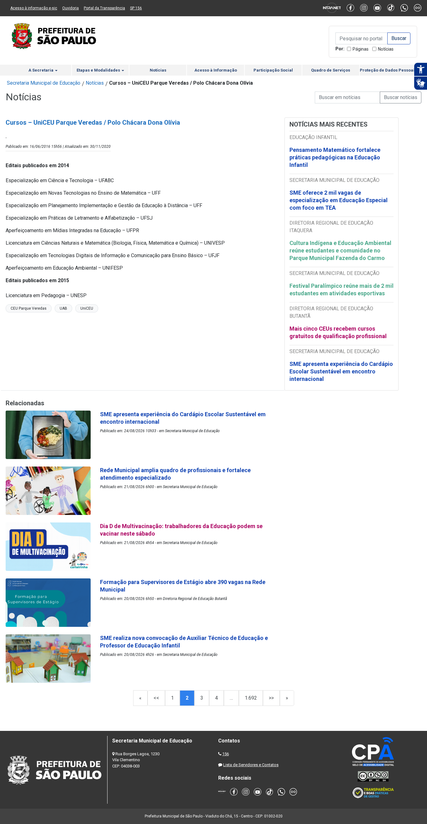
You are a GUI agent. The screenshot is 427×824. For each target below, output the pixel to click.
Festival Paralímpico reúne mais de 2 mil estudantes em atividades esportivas (341, 289)
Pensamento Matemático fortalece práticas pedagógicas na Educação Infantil (334, 157)
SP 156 (136, 8)
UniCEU (86, 308)
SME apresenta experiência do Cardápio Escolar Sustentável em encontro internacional (341, 371)
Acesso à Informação (215, 70)
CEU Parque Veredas (29, 308)
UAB (63, 308)
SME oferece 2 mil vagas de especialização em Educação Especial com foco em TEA (338, 200)
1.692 (251, 698)
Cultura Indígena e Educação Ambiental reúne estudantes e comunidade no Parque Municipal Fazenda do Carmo (340, 250)
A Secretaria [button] (41, 70)
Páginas (361, 49)
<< (156, 698)
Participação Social (273, 70)
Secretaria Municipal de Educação (43, 83)
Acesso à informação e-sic (33, 8)
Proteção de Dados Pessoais (388, 70)
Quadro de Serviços (330, 70)
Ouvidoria (70, 8)
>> (271, 698)
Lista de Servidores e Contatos (251, 764)
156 (225, 754)
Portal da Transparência (104, 8)
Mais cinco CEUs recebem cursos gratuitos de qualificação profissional (338, 332)
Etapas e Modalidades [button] (99, 70)
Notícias (386, 49)
